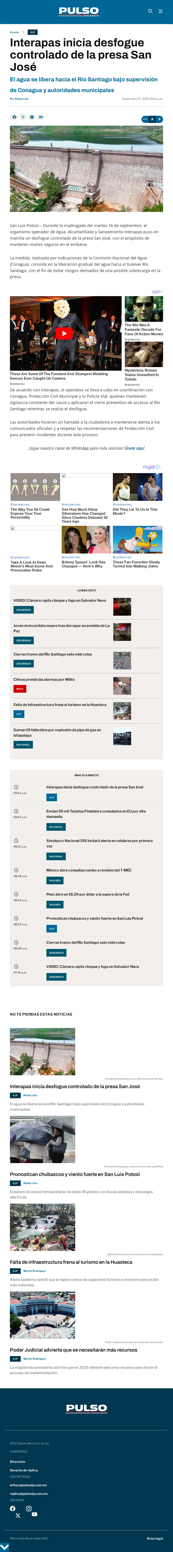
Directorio (17, 1462)
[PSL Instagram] (29, 1510)
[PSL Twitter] (18, 1515)
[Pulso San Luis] (79, 12)
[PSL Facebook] (12, 1510)
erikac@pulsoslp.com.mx (28, 1485)
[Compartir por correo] (40, 117)
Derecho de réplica (24, 1470)
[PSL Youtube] (34, 1515)
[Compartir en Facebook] (14, 117)
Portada (14, 32)
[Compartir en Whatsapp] (31, 117)
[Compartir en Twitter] (23, 116)
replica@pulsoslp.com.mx (29, 1493)
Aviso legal (155, 1538)
